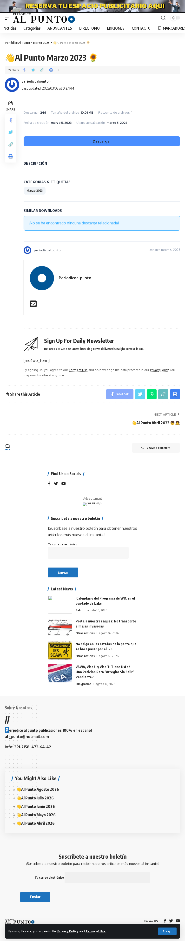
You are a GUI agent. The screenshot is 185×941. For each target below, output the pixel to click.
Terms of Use (96, 931)
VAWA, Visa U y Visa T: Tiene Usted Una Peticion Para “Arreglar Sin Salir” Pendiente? (105, 672)
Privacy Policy (68, 931)
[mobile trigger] (9, 18)
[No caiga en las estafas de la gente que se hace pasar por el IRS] (60, 650)
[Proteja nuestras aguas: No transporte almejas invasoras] (60, 628)
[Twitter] (56, 483)
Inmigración (83, 684)
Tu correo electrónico (62, 544)
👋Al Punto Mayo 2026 (36, 814)
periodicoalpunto (35, 81)
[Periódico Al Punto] (44, 18)
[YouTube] (63, 483)
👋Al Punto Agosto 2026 (37, 789)
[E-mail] (33, 305)
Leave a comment (159, 448)
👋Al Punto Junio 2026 (35, 806)
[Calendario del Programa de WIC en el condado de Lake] (60, 605)
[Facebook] (49, 483)
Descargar (102, 141)
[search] (163, 18)
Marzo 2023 (34, 190)
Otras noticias (85, 633)
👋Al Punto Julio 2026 (35, 798)
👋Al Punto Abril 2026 (35, 823)
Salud (79, 610)
